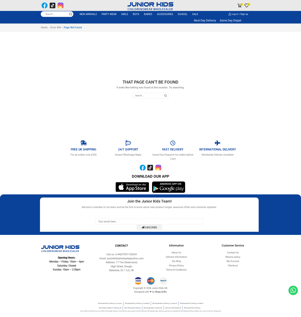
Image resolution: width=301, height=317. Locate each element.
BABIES (148, 14)
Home (44, 27)
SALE (195, 14)
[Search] (165, 95)
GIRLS (124, 14)
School (182, 14)
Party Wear (109, 14)
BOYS (136, 14)
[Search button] (70, 14)
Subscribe (150, 227)
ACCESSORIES (165, 14)
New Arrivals (88, 14)
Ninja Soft (160, 291)
